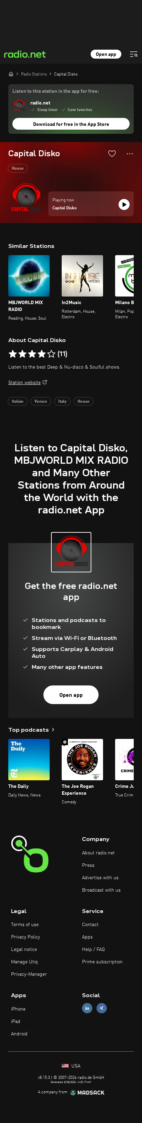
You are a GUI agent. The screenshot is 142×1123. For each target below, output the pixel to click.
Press (88, 865)
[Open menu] (134, 54)
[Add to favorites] (112, 153)
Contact (90, 924)
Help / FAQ (93, 949)
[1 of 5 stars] (13, 354)
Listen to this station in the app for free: (55, 91)
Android (19, 1034)
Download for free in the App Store (71, 124)
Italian (17, 402)
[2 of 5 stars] (22, 354)
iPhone (18, 1009)
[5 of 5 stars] (51, 354)
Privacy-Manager (29, 974)
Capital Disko (64, 208)
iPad (15, 1021)
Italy (62, 402)
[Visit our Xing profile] (101, 1008)
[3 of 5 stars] (32, 354)
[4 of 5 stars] (42, 354)
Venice (40, 402)
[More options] (130, 154)
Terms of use (25, 924)
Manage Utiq (24, 962)
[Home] (11, 74)
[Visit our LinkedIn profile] (87, 1008)
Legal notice (24, 949)
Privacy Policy (25, 937)
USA (75, 1066)
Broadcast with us (101, 890)
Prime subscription (102, 962)
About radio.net (98, 853)
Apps (87, 937)
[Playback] (124, 204)
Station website (24, 382)
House (18, 169)
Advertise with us (100, 877)
